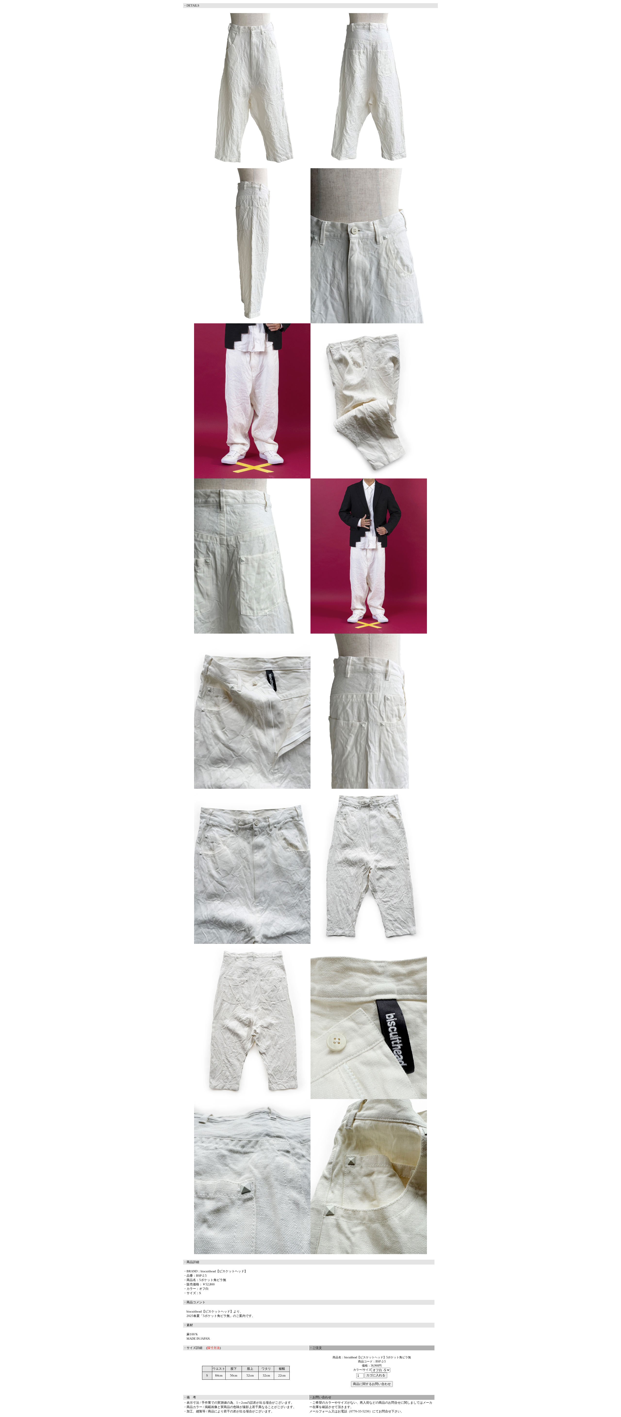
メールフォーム (320, 1411)
